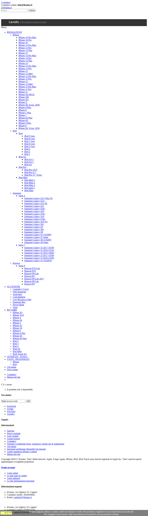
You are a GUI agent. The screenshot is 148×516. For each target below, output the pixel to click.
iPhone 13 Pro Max (27, 66)
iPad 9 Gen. (29, 136)
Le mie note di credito (17, 475)
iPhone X (22, 102)
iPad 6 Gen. (29, 144)
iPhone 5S (17, 328)
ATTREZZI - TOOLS (17, 356)
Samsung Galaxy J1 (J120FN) (38, 260)
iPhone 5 (17, 323)
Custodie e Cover (21, 289)
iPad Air (22, 157)
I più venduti (12, 436)
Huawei (16, 263)
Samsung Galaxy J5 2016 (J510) (39, 250)
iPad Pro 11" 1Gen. (33, 175)
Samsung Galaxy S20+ (34, 208)
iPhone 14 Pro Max (27, 55)
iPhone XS (23, 99)
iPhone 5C (17, 325)
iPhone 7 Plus (24, 112)
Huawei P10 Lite (32, 268)
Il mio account (8, 467)
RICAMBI (12, 310)
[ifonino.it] (6, 7)
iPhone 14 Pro (25, 58)
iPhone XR (23, 97)
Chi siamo (11, 367)
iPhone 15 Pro (25, 48)
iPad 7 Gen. (29, 141)
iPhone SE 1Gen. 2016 (29, 128)
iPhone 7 (22, 115)
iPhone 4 (17, 317)
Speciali (10, 431)
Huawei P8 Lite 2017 (34, 279)
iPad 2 (27, 154)
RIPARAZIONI (14, 32)
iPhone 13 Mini (25, 74)
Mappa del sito (13, 377)
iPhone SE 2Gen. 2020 (29, 105)
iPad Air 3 (29, 159)
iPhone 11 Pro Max (27, 86)
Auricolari (17, 294)
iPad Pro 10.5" (31, 170)
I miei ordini (12, 473)
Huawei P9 (29, 276)
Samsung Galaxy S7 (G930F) (37, 234)
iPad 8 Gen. (29, 138)
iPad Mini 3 (29, 185)
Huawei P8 (29, 284)
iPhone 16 (23, 42)
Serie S (21, 195)
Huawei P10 (30, 271)
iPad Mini (22, 177)
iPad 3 (27, 151)
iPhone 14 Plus (25, 61)
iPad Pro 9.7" (30, 172)
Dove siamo (12, 369)
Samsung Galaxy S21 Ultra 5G (38, 198)
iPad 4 (27, 149)
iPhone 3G (18, 312)
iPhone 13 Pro (25, 68)
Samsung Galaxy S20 (34, 211)
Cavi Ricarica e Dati (22, 299)
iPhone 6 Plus (24, 123)
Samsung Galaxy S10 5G (36, 221)
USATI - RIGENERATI (18, 359)
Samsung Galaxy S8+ (34, 229)
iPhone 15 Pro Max (27, 45)
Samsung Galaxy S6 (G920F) (37, 240)
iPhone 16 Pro (25, 40)
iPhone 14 (23, 63)
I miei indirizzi (13, 478)
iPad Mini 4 (29, 183)
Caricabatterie (19, 297)
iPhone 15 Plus (25, 50)
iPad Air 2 (29, 162)
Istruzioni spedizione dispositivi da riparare (26, 449)
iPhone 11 (23, 92)
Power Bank (18, 304)
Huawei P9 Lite (31, 273)
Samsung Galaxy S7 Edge (36, 237)
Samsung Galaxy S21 (34, 206)
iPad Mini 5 (29, 180)
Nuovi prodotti (13, 433)
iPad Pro (22, 167)
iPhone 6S (23, 120)
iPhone (16, 35)
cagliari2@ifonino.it (22, 497)
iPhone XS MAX (26, 94)
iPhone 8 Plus (24, 107)
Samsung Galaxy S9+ (34, 224)
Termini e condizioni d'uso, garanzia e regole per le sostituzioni (35, 444)
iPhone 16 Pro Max (27, 37)
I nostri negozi (13, 438)
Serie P (21, 266)
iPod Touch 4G (20, 354)
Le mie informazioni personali (20, 481)
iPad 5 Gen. (29, 146)
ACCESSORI (13, 286)
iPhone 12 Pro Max (27, 76)
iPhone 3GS (18, 315)
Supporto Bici (19, 302)
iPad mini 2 (29, 188)
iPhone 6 (22, 125)
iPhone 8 (22, 110)
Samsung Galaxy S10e (34, 219)
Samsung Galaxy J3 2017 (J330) (39, 255)
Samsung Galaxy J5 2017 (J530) (39, 247)
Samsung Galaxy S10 (34, 216)
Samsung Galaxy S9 (33, 227)
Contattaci (5, 2)
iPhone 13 (23, 71)
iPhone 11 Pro (24, 89)
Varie (15, 307)
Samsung (17, 193)
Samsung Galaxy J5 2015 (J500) (39, 253)
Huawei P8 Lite (31, 281)
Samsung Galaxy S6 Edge (36, 242)
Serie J (21, 245)
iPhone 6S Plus (25, 118)
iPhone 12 (23, 81)
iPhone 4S (17, 320)
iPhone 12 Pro (25, 79)
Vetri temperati (19, 292)
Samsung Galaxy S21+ (34, 201)
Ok (6, 513)
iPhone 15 (23, 53)
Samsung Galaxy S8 (33, 232)
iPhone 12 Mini (25, 84)
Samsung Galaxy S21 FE (35, 203)
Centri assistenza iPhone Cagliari (22, 451)
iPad (15, 131)
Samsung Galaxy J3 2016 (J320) (39, 258)
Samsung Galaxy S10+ (34, 214)
